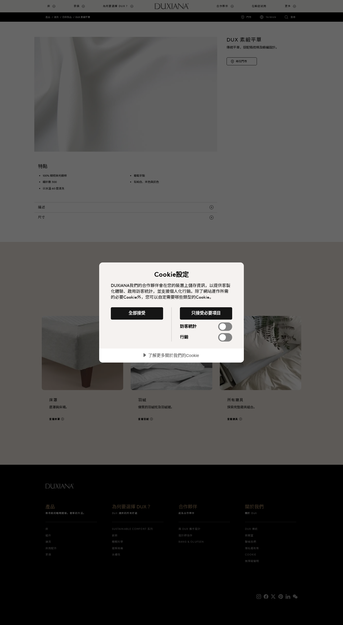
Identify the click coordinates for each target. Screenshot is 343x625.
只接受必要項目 (206, 313)
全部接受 (137, 313)
